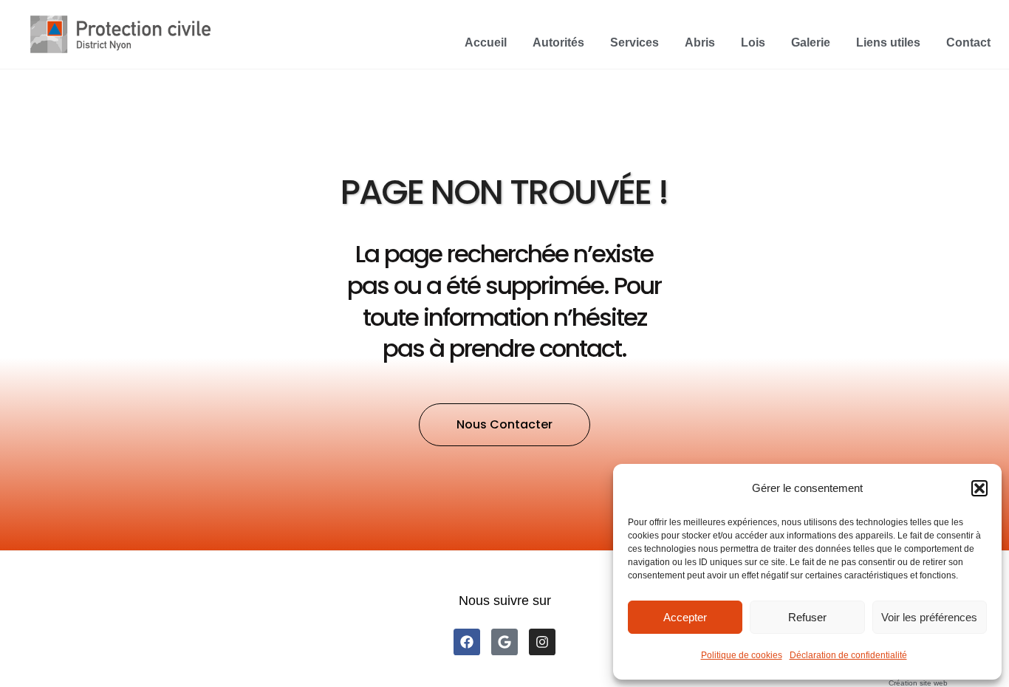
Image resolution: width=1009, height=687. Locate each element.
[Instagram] (542, 642)
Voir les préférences (929, 617)
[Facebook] (467, 642)
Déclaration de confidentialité (848, 655)
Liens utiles (888, 42)
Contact (968, 42)
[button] (979, 488)
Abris (700, 42)
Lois (753, 42)
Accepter (685, 617)
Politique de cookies (741, 655)
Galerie (810, 42)
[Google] (504, 642)
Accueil (486, 42)
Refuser (807, 617)
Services (634, 42)
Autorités (558, 42)
